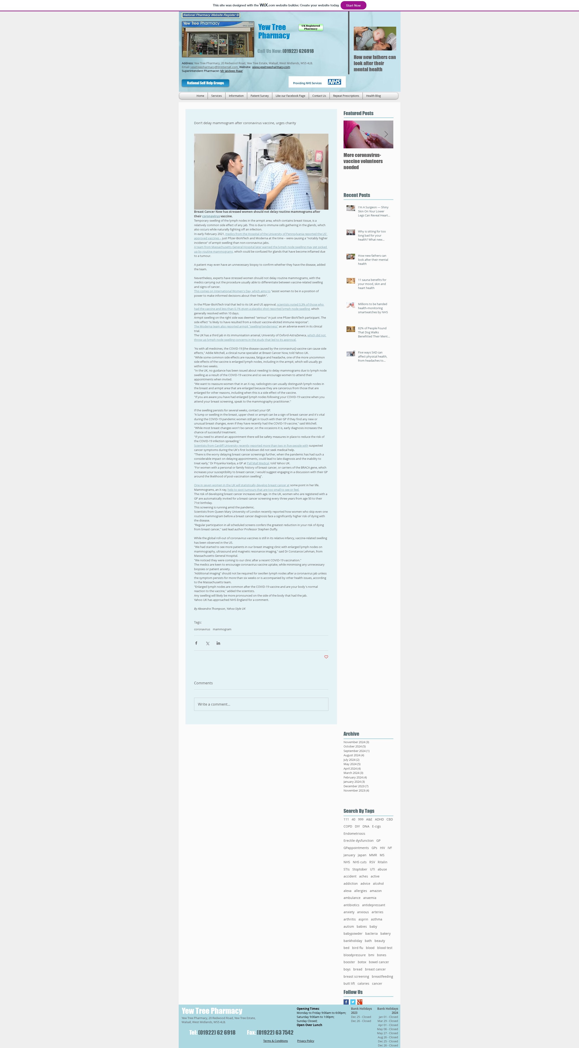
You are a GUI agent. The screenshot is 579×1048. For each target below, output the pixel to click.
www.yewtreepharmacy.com (271, 67)
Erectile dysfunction (359, 840)
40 (353, 819)
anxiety (349, 912)
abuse (382, 869)
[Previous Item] (361, 38)
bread (357, 969)
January (349, 855)
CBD (390, 819)
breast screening (356, 976)
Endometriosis (354, 833)
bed (346, 948)
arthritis (350, 919)
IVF (390, 848)
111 (346, 819)
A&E (369, 819)
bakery (385, 933)
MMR (373, 855)
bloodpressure (355, 955)
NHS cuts (360, 862)
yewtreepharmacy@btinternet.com (214, 67)
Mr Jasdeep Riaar (231, 71)
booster (349, 962)
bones (381, 955)
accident (350, 876)
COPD (348, 826)
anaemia (369, 898)
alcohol (378, 883)
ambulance (352, 898)
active (375, 876)
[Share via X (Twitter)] (207, 643)
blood (370, 948)
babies (362, 926)
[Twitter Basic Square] (353, 1002)
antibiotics (351, 905)
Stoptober (359, 869)
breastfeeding (382, 976)
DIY (357, 826)
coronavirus (202, 629)
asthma (376, 919)
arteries (377, 912)
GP (378, 840)
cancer (377, 983)
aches (363, 876)
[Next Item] (389, 38)
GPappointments (356, 848)
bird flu (357, 948)
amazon (376, 891)
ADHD (379, 819)
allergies (360, 891)
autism (349, 926)
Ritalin (382, 862)
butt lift (349, 983)
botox (362, 962)
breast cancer (375, 969)
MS (382, 855)
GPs (374, 848)
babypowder (353, 933)
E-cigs (376, 826)
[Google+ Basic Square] (359, 1002)
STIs (347, 869)
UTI (372, 869)
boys (347, 969)
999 (360, 819)
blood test (384, 948)
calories (363, 983)
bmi (371, 955)
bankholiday (353, 941)
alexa (347, 891)
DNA (366, 826)
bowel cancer (379, 962)
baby (373, 926)
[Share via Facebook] (196, 643)
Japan (362, 855)
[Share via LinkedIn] (218, 643)
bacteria (371, 933)
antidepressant (373, 905)
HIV (382, 848)
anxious (363, 912)
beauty (380, 941)
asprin (363, 919)
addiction (351, 883)
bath (368, 941)
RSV (372, 862)
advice (365, 883)
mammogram (222, 629)
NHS (347, 862)
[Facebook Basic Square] (346, 1002)
